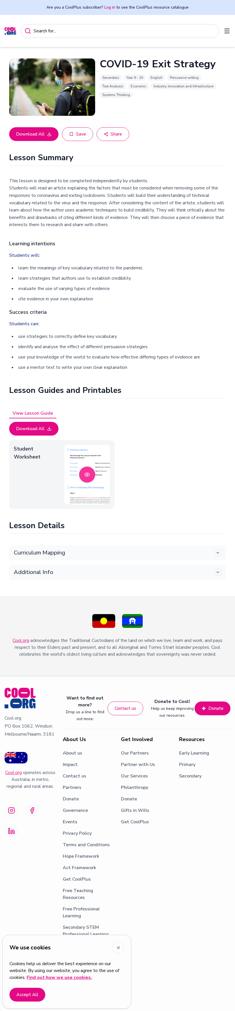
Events (70, 822)
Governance (75, 810)
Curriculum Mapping (39, 553)
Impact (70, 764)
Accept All (27, 995)
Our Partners (135, 753)
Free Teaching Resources (78, 894)
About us (72, 753)
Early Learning (194, 753)
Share (116, 134)
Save (81, 134)
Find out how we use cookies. (59, 977)
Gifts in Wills (135, 810)
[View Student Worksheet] (87, 475)
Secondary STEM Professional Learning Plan (86, 934)
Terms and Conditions (86, 845)
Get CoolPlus (77, 879)
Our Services (134, 776)
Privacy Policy (77, 833)
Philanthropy (134, 787)
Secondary (190, 776)
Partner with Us (138, 764)
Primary (187, 764)
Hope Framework (81, 856)
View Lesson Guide (33, 413)
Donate (216, 708)
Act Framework (79, 868)
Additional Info (33, 572)
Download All (30, 134)
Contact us (125, 708)
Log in (109, 7)
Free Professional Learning (81, 912)
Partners (72, 787)
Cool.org (21, 640)
